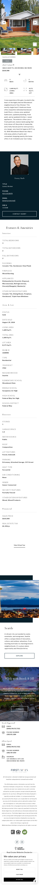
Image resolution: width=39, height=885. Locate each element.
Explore (19, 656)
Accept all (19, 879)
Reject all (19, 869)
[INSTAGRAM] (22, 842)
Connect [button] (19, 709)
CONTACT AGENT (19, 214)
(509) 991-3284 (11, 734)
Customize (19, 874)
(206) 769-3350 (11, 752)
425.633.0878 (7, 193)
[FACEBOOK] (17, 842)
